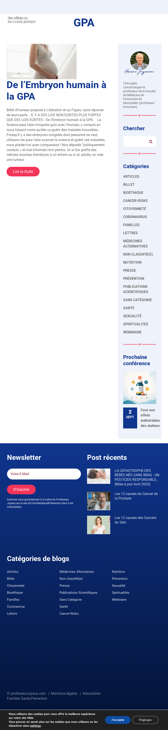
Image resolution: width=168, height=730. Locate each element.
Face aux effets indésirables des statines (150, 418)
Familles (131, 225)
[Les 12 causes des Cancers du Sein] (98, 525)
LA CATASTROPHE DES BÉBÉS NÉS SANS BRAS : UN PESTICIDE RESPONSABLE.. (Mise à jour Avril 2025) (137, 477)
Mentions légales (64, 693)
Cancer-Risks (135, 201)
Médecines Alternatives (135, 243)
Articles (131, 176)
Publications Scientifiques (135, 289)
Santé (128, 308)
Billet (129, 184)
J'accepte (118, 720)
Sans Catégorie (137, 300)
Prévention (133, 278)
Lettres (130, 233)
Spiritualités (135, 324)
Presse (129, 270)
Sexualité (132, 316)
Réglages (145, 720)
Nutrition (132, 262)
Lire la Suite (23, 171)
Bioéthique (133, 193)
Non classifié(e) (138, 254)
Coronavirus (135, 217)
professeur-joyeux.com (28, 693)
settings (35, 726)
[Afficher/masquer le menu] (158, 20)
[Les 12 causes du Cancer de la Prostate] (98, 501)
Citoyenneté (134, 209)
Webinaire (132, 332)
